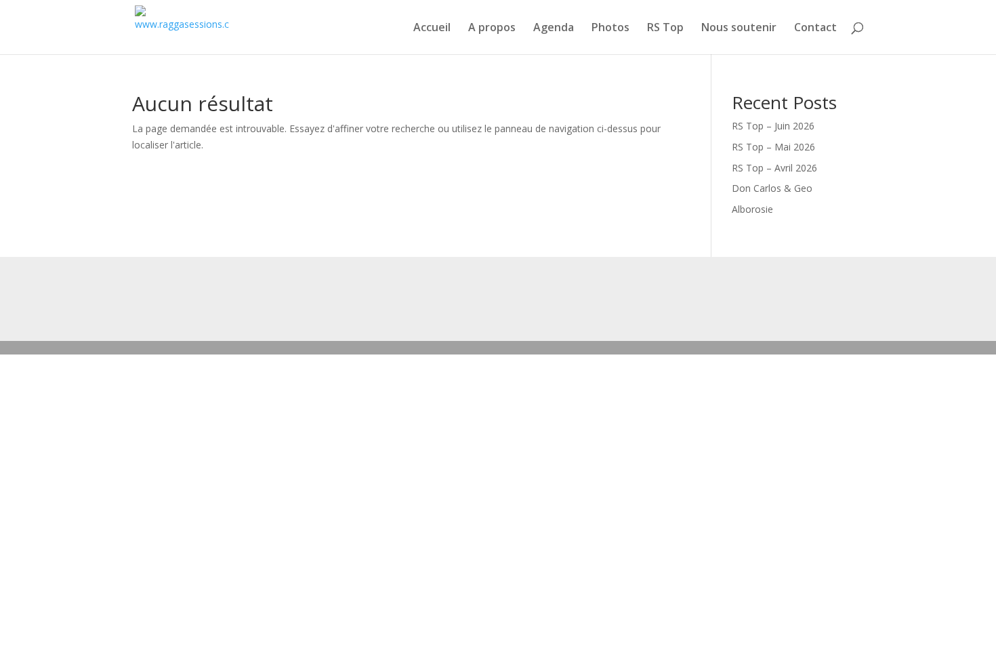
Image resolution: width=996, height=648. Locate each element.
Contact (815, 28)
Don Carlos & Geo (772, 188)
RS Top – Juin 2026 (773, 125)
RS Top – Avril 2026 (774, 167)
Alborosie (752, 209)
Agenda (553, 28)
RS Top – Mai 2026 (773, 146)
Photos (610, 28)
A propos (492, 28)
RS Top (665, 28)
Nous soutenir (738, 28)
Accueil (432, 28)
